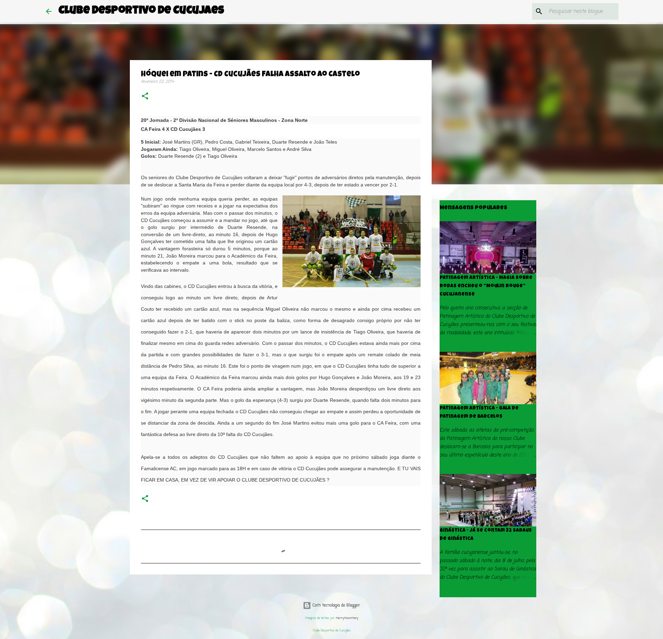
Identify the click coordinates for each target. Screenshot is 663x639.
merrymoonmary (347, 618)
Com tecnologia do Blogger (335, 605)
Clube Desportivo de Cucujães (141, 11)
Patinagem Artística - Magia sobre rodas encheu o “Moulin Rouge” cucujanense (486, 286)
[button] (145, 97)
